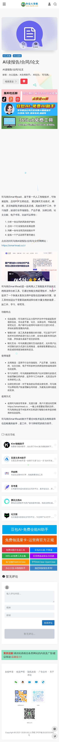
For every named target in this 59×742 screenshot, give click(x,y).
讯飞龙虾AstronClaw (15, 562)
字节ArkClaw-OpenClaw (43, 562)
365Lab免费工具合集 (15, 556)
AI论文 (36, 74)
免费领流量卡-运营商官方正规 (29, 540)
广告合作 (43, 671)
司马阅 (45, 74)
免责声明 (20, 671)
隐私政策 (31, 671)
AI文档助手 (25, 74)
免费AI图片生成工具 (15, 550)
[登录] (49, 4)
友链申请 (9, 671)
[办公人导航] (29, 4)
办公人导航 (30, 732)
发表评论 (48, 623)
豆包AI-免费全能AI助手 (29, 529)
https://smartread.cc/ (13, 245)
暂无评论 (12, 576)
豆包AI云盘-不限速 (43, 550)
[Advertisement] (29, 161)
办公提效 (17, 56)
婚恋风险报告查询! (43, 568)
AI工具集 (6, 56)
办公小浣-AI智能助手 (15, 568)
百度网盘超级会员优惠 (43, 556)
